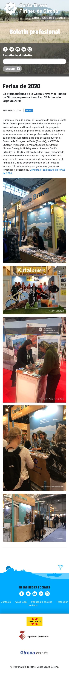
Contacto (6, 601)
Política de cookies (41, 601)
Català (35, 17)
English (61, 17)
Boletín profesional (34, 32)
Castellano (48, 17)
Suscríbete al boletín (17, 55)
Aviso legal (21, 601)
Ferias (29, 110)
